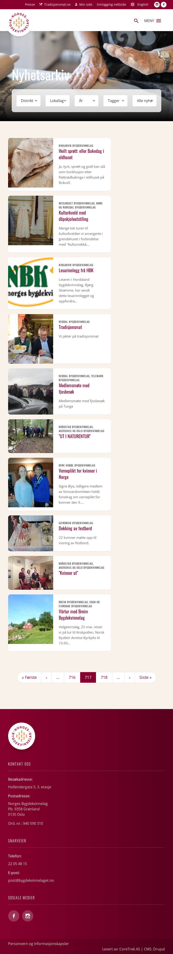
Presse (30, 4)
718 (105, 677)
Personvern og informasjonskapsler (38, 943)
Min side (85, 4)
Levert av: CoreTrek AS (121, 949)
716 (73, 677)
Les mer (59, 164)
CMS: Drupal (154, 949)
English (142, 4)
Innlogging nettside (111, 4)
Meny (149, 20)
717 (90, 677)
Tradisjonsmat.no (57, 4)
